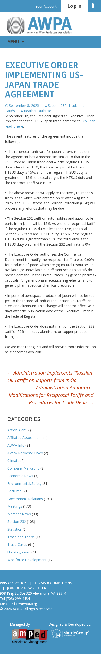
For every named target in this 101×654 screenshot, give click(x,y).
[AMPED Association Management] (30, 636)
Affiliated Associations (24, 437)
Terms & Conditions (53, 583)
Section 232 (57, 105)
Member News (19, 514)
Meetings (14, 506)
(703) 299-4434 (18, 598)
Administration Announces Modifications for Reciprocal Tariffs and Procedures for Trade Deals (51, 395)
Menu (13, 42)
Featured (14, 491)
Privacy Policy (13, 583)
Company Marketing (23, 468)
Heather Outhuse (37, 110)
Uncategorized (18, 552)
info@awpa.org (24, 603)
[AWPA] (44, 25)
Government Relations (25, 498)
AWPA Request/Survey (25, 453)
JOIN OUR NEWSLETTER (26, 588)
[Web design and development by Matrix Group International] (70, 632)
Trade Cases (17, 544)
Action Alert (16, 430)
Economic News (20, 475)
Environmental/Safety (24, 483)
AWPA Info (16, 445)
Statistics (14, 529)
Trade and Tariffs (21, 537)
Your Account (46, 6)
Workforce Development (27, 559)
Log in (74, 6)
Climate (13, 460)
